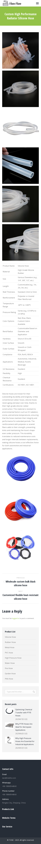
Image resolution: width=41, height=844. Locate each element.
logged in (15, 618)
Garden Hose (10, 673)
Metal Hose (9, 647)
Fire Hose (9, 668)
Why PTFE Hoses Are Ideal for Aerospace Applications (23, 727)
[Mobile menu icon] (37, 3)
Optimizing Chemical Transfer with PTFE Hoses (23, 712)
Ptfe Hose (9, 679)
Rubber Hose (10, 642)
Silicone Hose (10, 637)
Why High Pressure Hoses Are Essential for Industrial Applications (24, 741)
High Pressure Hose (13, 658)
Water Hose (10, 663)
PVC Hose (9, 652)
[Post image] (9, 711)
